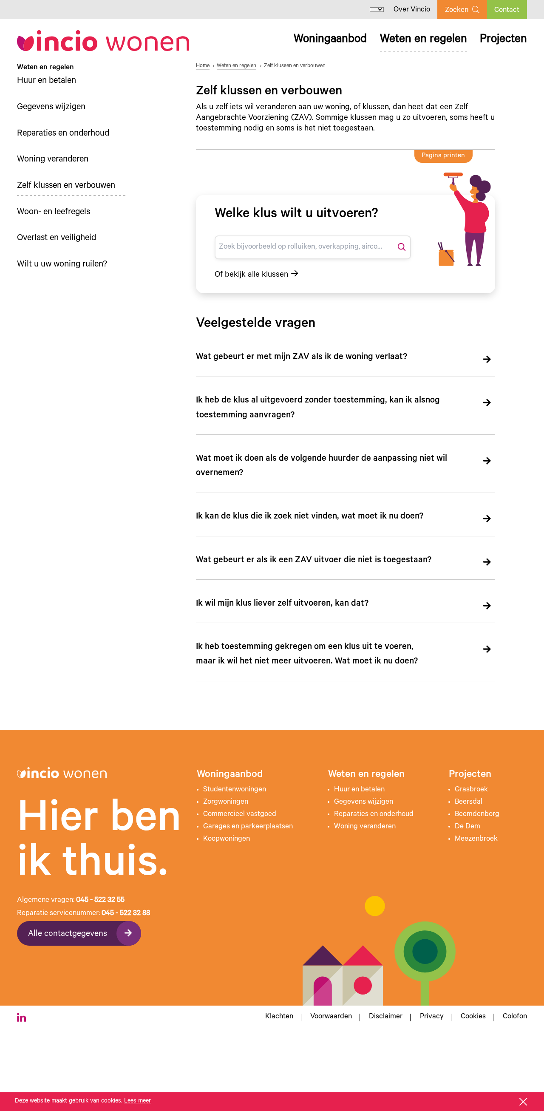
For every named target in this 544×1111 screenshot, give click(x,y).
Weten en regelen (423, 40)
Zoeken (456, 10)
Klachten (279, 1017)
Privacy (432, 1017)
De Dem (467, 827)
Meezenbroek (476, 839)
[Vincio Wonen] (103, 40)
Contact (506, 10)
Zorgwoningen (225, 802)
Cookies (473, 1017)
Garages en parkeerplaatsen (248, 827)
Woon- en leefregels (53, 213)
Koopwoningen (226, 839)
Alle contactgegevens (67, 934)
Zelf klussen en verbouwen (66, 186)
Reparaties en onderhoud (63, 134)
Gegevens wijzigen (51, 108)
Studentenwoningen (234, 790)
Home (203, 66)
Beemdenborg (477, 815)
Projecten (503, 40)
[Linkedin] (21, 1017)
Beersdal (468, 802)
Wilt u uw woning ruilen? (62, 265)
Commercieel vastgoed (239, 815)
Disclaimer (385, 1017)
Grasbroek (471, 790)
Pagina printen (443, 156)
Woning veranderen (52, 160)
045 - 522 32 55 (100, 900)
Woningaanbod (330, 40)
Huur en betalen (46, 81)
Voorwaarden (331, 1017)
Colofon (515, 1017)
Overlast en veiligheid (56, 239)
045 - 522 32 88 (126, 914)
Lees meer (137, 1101)
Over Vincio (412, 10)
